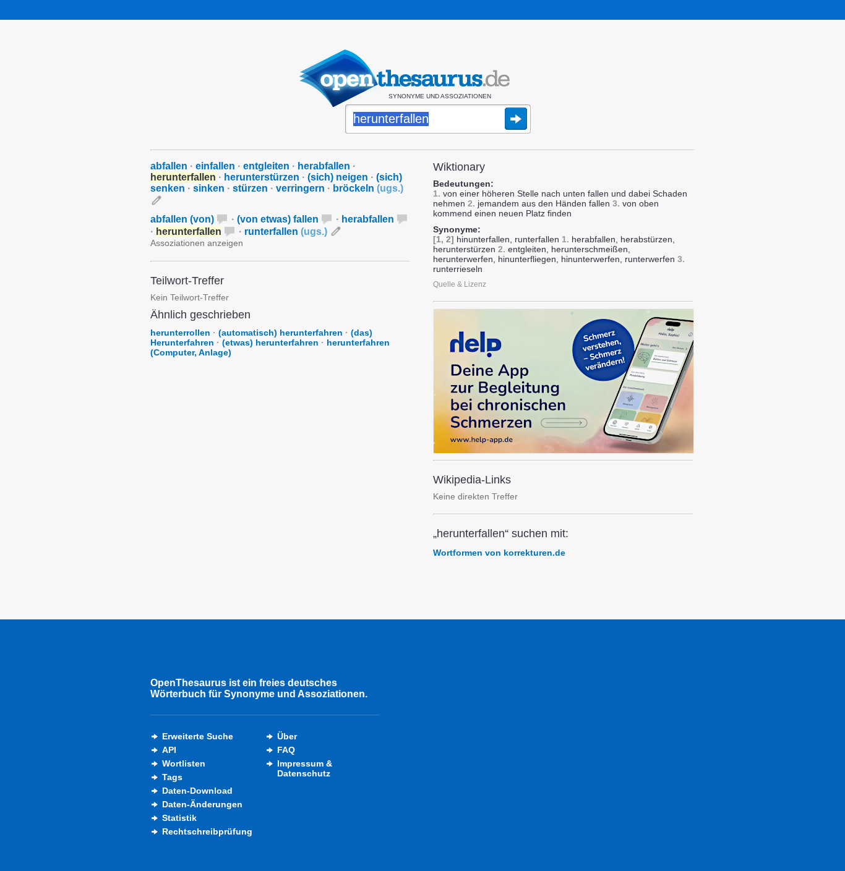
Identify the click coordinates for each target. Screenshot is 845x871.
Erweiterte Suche (197, 736)
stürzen (250, 188)
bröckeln (368, 188)
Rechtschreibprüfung (207, 831)
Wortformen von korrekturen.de (499, 553)
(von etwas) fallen (278, 219)
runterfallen (285, 231)
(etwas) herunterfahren (270, 342)
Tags (172, 777)
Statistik (179, 818)
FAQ (286, 750)
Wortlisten (183, 763)
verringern (300, 188)
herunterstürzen (261, 177)
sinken (209, 188)
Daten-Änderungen (202, 804)
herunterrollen (180, 333)
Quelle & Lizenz (459, 284)
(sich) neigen (337, 177)
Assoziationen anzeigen (196, 243)
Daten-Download (197, 791)
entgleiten (266, 166)
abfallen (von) (182, 219)
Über (287, 736)
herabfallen (324, 166)
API (169, 750)
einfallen (215, 166)
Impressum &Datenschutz (304, 768)
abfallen (168, 166)
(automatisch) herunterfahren (280, 333)
